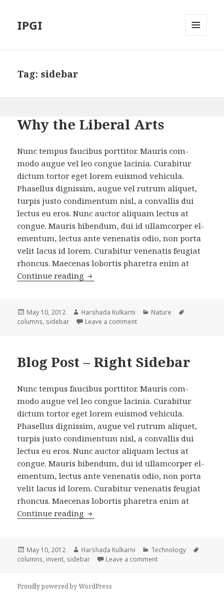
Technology (168, 549)
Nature (161, 312)
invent (55, 559)
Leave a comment (111, 321)
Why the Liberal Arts (90, 124)
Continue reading (55, 275)
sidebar (57, 321)
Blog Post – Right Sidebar (103, 362)
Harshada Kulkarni (108, 312)
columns (30, 321)
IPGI (29, 25)
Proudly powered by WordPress (64, 586)
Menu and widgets (196, 35)
